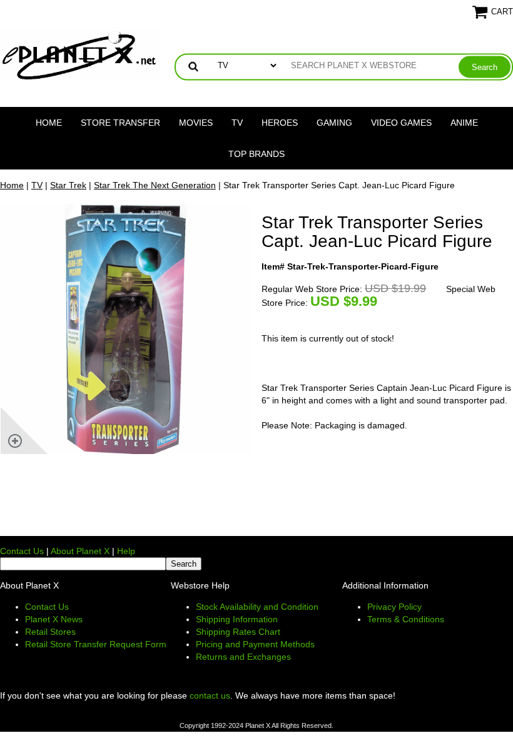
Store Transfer (120, 123)
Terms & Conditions (405, 619)
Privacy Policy (394, 607)
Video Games (401, 123)
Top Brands (256, 154)
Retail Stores (50, 632)
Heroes (280, 123)
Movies (196, 123)
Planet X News (54, 619)
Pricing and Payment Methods (255, 644)
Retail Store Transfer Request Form (95, 644)
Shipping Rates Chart (238, 632)
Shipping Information (237, 619)
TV (237, 123)
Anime (464, 123)
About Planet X (80, 551)
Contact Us (22, 551)
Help (126, 551)
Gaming (334, 123)
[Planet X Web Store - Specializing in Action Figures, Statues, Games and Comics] (80, 54)
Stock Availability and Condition (257, 607)
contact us (210, 695)
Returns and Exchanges (243, 657)
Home (49, 123)
